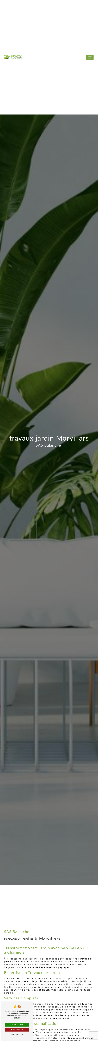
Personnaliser (17, 1035)
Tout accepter (17, 1024)
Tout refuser (17, 1030)
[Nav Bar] (90, 57)
